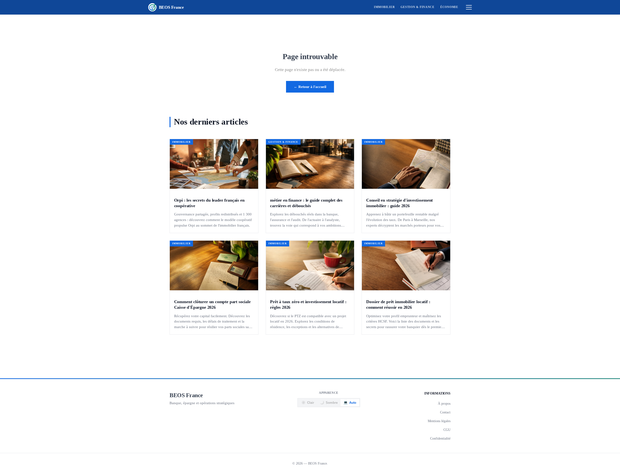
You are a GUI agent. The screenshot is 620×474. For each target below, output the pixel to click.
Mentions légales (439, 421)
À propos (444, 403)
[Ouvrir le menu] (469, 7)
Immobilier (384, 7)
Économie (449, 7)
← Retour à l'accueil (310, 87)
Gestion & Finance (417, 7)
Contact (445, 412)
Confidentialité (440, 438)
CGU (446, 430)
